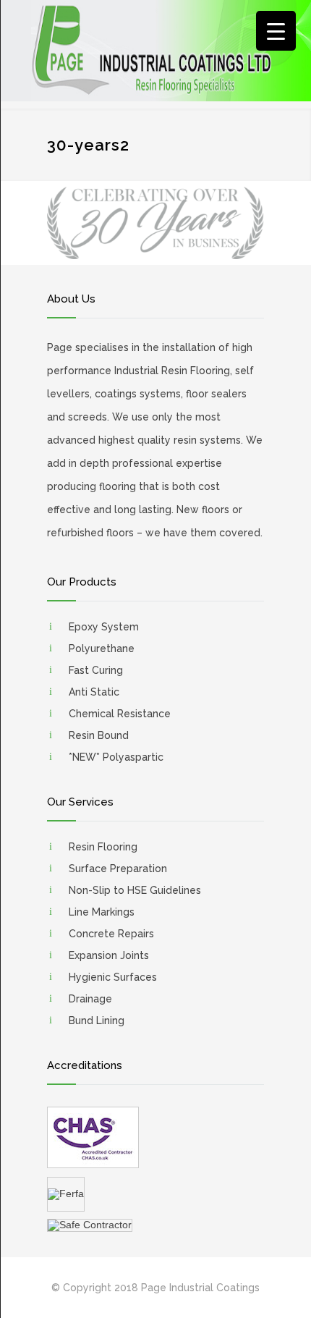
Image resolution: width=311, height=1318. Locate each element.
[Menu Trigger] (276, 31)
